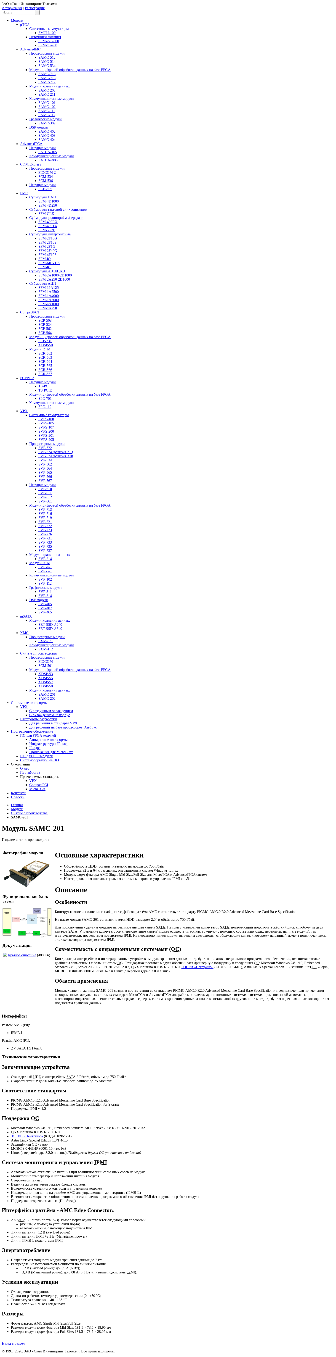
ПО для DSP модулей (36, 756)
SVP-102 (45, 579)
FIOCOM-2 (47, 172)
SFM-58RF (46, 230)
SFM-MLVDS (49, 263)
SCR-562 (45, 353)
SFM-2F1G (46, 246)
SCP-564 (45, 333)
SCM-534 (45, 177)
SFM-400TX (47, 226)
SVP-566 (45, 477)
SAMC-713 (47, 74)
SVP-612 (45, 497)
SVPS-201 (46, 435)
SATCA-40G (48, 160)
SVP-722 (45, 526)
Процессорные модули (47, 53)
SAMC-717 (47, 82)
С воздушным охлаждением (51, 711)
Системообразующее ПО (39, 760)
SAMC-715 (47, 78)
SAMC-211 (46, 94)
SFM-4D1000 (48, 201)
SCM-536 (45, 181)
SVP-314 (45, 596)
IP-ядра (34, 748)
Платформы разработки (38, 719)
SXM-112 (45, 649)
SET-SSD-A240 (50, 624)
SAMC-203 (47, 90)
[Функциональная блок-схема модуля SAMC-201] (27, 936)
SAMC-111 (46, 111)
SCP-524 (45, 324)
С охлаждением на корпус (49, 715)
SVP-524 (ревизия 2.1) (55, 452)
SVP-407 (45, 608)
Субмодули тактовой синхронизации (58, 209)
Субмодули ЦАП (42, 197)
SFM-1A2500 (48, 292)
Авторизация (12, 8)
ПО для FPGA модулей (38, 735)
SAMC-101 (47, 103)
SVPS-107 (46, 427)
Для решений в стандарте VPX (53, 723)
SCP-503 (45, 320)
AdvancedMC (30, 49)
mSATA (26, 616)
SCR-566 (45, 370)
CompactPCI (29, 312)
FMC (24, 193)
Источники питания (45, 37)
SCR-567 (45, 374)
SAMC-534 (47, 66)
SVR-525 (45, 571)
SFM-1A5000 (48, 300)
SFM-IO (44, 259)
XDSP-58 (45, 686)
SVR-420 (45, 567)
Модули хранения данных (49, 86)
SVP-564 (45, 468)
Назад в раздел (13, 1343)
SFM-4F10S (47, 255)
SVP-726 (45, 534)
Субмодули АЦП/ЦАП (47, 271)
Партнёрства (30, 772)
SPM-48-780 (47, 45)
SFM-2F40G (47, 250)
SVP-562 (45, 464)
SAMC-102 (47, 107)
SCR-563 (45, 357)
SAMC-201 (47, 694)
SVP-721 (45, 522)
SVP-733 (45, 542)
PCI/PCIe (27, 378)
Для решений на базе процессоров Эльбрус (63, 727)
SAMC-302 (47, 123)
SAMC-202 (47, 698)
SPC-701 (45, 398)
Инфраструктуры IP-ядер (48, 744)
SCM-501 (45, 666)
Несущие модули (42, 148)
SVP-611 (45, 493)
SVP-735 (45, 546)
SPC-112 (44, 407)
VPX (24, 411)
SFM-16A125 (48, 287)
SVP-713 (45, 509)
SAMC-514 (47, 61)
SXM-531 (45, 641)
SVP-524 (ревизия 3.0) (55, 456)
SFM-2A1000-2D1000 (55, 275)
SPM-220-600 (48, 41)
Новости (17, 797)
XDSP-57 (45, 682)
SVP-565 (45, 472)
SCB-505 (45, 189)
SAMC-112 (46, 115)
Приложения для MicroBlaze (51, 752)
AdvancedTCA (31, 144)
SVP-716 (45, 513)
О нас (24, 768)
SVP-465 (45, 612)
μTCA (25, 24)
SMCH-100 (47, 33)
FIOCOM (45, 661)
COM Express (30, 164)
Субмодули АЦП (42, 283)
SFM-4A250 (47, 308)
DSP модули (38, 127)
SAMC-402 (47, 131)
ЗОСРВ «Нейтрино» (197, 967)
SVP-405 (45, 604)
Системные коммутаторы (49, 29)
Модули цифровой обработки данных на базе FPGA (70, 70)
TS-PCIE (45, 390)
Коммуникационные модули (51, 98)
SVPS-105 (46, 423)
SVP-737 (45, 550)
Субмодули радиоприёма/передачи (56, 218)
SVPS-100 (46, 419)
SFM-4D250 (47, 205)
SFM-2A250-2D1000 (54, 279)
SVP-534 (45, 460)
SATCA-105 (47, 152)
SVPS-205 (46, 440)
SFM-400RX (48, 222)
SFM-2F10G (47, 238)
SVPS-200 (46, 431)
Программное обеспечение (32, 731)
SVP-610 (45, 489)
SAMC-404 (47, 140)
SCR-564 (45, 361)
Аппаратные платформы (48, 740)
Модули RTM (39, 349)
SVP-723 (45, 530)
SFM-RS (44, 267)
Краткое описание (22, 955)
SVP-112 (45, 583)
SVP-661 (45, 501)
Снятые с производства (38, 653)
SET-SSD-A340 (50, 629)
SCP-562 (45, 329)
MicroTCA (37, 789)
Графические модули (45, 119)
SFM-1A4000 (48, 296)
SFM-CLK (46, 214)
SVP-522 (45, 448)
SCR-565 (45, 366)
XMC (24, 633)
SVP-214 (45, 559)
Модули (17, 20)
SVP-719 (45, 518)
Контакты (18, 793)
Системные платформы (29, 703)
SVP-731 (45, 538)
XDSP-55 (45, 678)
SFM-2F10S (47, 242)
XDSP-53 (45, 674)
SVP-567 (45, 481)
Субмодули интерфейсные (50, 234)
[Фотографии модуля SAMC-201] (27, 887)
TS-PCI (44, 386)
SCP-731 (45, 341)
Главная (17, 805)
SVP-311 (45, 592)
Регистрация (35, 8)
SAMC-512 (47, 57)
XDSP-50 (45, 345)
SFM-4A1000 (48, 304)
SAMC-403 (47, 135)
